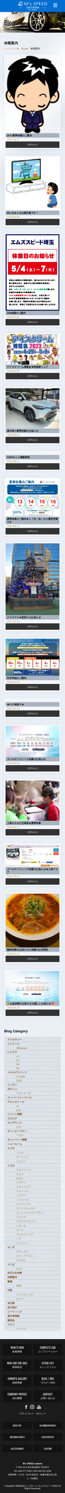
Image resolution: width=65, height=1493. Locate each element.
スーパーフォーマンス (19, 1097)
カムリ (20, 1174)
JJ (17, 1106)
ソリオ (20, 1152)
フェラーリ (13, 1043)
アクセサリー (14, 1039)
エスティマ (22, 1191)
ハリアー (21, 1195)
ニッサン (12, 1084)
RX (18, 1068)
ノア (18, 1238)
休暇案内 (12, 1277)
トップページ (10, 48)
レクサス (12, 1052)
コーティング (14, 1311)
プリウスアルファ (26, 1221)
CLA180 (20, 1076)
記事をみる (32, 144)
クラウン (21, 1182)
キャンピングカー (17, 1131)
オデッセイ (22, 1251)
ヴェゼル (21, 1260)
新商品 (11, 1320)
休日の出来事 (14, 1272)
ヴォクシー (22, 1243)
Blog (23, 48)
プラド (11, 1324)
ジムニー (21, 1161)
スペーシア (22, 1157)
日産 (9, 1290)
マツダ (11, 1264)
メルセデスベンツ (17, 1072)
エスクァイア (23, 1186)
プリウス (21, 1217)
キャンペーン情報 (17, 1139)
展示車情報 (13, 1316)
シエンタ (21, 1225)
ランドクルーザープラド (29, 1212)
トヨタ (11, 1165)
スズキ (11, 1148)
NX (18, 1064)
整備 (9, 1281)
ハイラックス (23, 1204)
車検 (18, 1285)
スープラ (21, 1329)
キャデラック (14, 1122)
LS (17, 1056)
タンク (20, 1230)
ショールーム (14, 1144)
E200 (19, 1080)
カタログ (12, 1118)
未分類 (11, 1303)
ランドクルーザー (26, 1208)
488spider (21, 1048)
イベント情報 (14, 1114)
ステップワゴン (24, 1255)
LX (17, 1060)
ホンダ (11, 1247)
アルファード (23, 1169)
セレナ (20, 1298)
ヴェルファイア (24, 1234)
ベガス (20, 1135)
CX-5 (19, 1268)
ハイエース (22, 1199)
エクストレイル (24, 1294)
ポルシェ (12, 1088)
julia (18, 1110)
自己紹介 (12, 1307)
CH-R (19, 1178)
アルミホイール (15, 1101)
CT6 (18, 1127)
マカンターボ (23, 1093)
